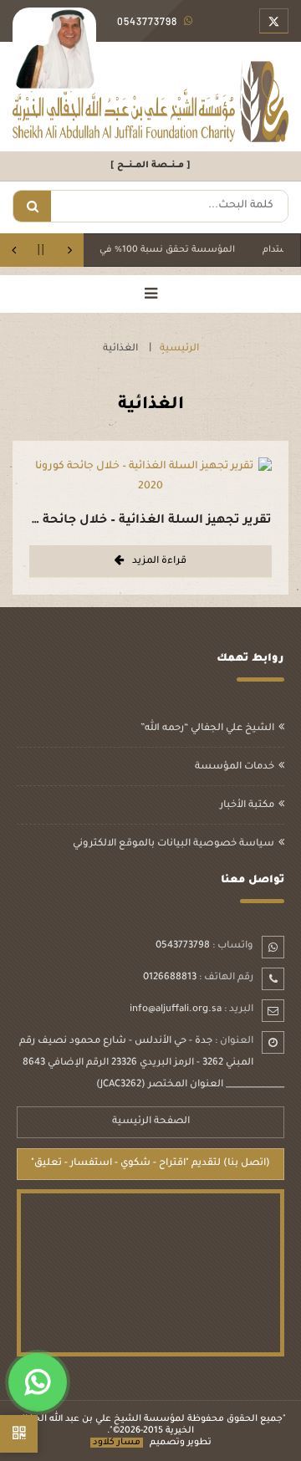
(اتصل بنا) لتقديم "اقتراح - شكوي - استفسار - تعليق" (150, 1163)
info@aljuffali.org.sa (176, 1009)
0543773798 (183, 946)
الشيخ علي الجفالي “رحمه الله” (207, 728)
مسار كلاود (116, 1443)
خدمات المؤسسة (234, 767)
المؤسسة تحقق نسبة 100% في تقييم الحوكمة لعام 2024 (128, 250)
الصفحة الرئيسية (151, 1121)
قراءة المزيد (159, 561)
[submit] (32, 206)
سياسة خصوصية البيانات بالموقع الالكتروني (173, 844)
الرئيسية (179, 349)
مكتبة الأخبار (247, 805)
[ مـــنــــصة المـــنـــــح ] (150, 166)
